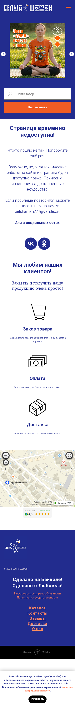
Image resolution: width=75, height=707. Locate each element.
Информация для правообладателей (37, 593)
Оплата (37, 378)
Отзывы (37, 618)
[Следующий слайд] (71, 54)
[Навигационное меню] (68, 8)
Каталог (37, 608)
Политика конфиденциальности (37, 597)
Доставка (37, 424)
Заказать (20, 282)
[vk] (31, 244)
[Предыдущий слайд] (3, 54)
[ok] (44, 244)
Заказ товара (37, 329)
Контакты (38, 613)
